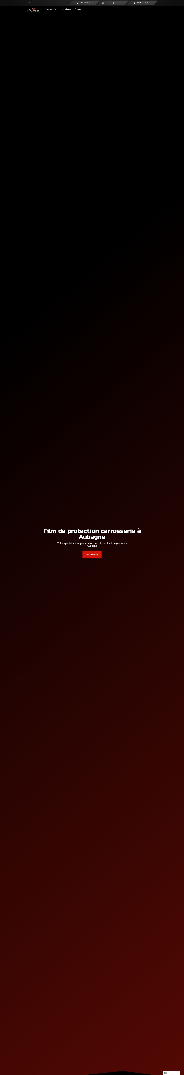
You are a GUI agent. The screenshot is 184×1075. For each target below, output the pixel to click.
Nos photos (66, 9)
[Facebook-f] (26, 3)
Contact (78, 9)
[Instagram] (29, 3)
